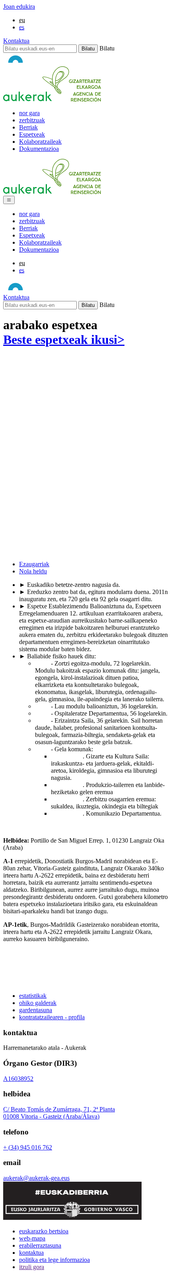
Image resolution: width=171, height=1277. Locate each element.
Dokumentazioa (39, 148)
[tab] (93, 564)
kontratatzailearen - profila (52, 1017)
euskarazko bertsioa (43, 1231)
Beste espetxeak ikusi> (63, 339)
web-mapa (32, 1238)
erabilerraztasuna (40, 1245)
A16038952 (18, 1078)
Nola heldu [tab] (33, 571)
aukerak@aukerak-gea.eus (36, 1178)
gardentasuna (35, 1010)
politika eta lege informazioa (54, 1259)
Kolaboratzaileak (40, 141)
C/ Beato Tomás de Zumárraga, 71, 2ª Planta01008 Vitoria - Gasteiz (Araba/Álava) (59, 1113)
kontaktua (31, 1252)
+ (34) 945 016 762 (27, 1147)
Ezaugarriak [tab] (34, 564)
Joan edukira (19, 6)
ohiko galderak (37, 1002)
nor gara (29, 113)
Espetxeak (32, 134)
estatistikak (33, 995)
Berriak (28, 127)
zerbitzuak (32, 120)
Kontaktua (16, 40)
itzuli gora (31, 1266)
